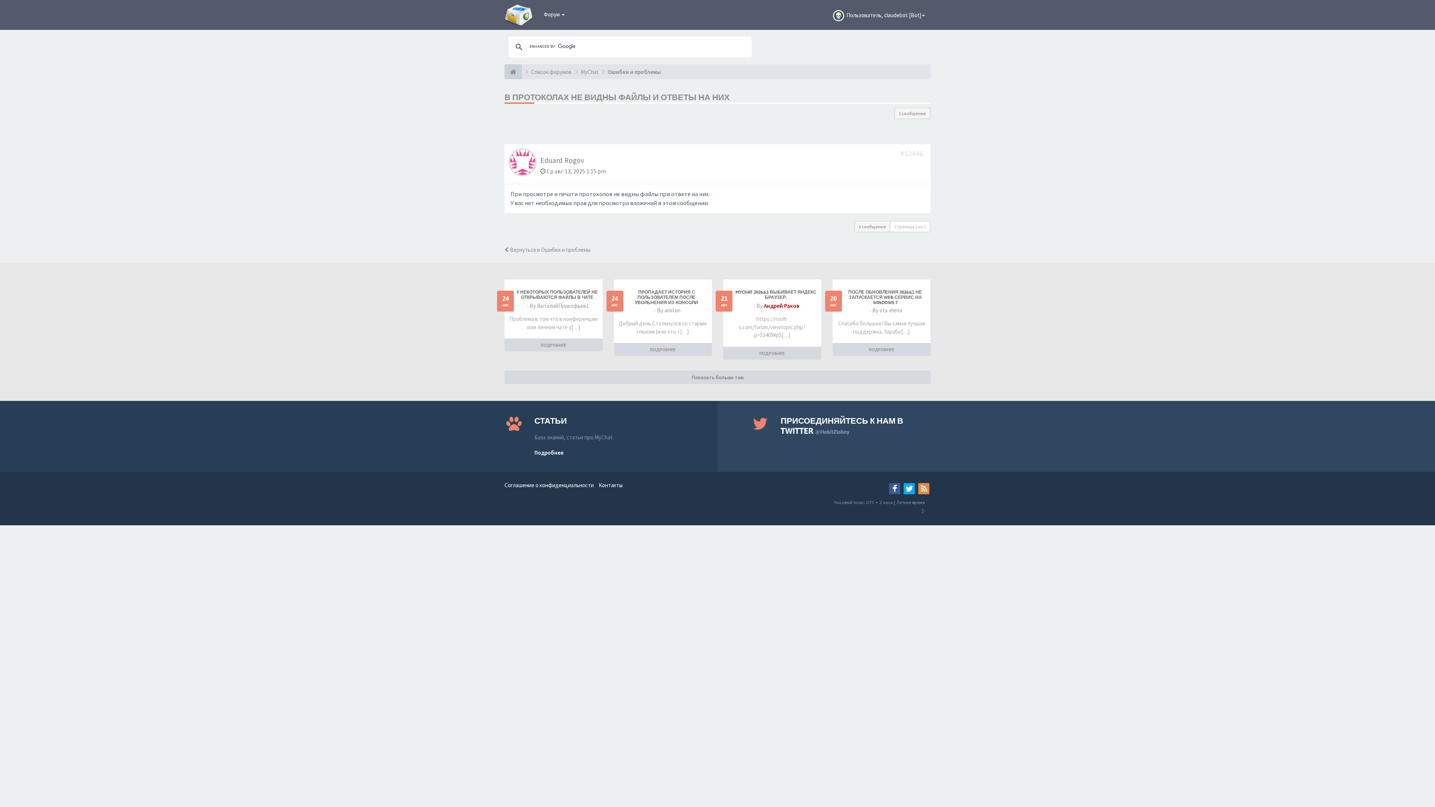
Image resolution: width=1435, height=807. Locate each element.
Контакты (611, 485)
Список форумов (551, 71)
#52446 (912, 153)
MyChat (590, 71)
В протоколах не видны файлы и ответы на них (617, 97)
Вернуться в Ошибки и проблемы (549, 249)
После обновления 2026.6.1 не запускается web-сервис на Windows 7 (885, 297)
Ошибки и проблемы (634, 71)
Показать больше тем (718, 377)
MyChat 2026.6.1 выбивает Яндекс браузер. (776, 295)
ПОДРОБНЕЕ (553, 345)
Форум (552, 14)
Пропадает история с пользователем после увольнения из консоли (666, 297)
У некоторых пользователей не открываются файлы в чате (557, 295)
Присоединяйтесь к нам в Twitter (842, 426)
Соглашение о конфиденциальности (549, 485)
